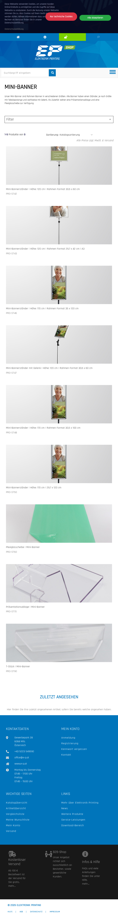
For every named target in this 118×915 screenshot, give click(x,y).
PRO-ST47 (11, 373)
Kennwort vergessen (74, 749)
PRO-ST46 (11, 313)
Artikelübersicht (16, 808)
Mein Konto (13, 825)
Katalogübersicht (16, 802)
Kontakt (66, 755)
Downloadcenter (46, 40)
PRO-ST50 (11, 492)
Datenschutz (36, 912)
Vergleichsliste (15, 814)
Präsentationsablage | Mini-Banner (25, 607)
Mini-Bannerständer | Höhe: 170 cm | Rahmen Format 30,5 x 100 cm (43, 428)
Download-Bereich (72, 825)
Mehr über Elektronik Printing (79, 802)
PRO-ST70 (11, 611)
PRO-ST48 (11, 432)
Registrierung (69, 743)
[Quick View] (70, 177)
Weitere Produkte (72, 814)
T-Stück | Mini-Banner (18, 666)
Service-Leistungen (73, 819)
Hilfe (10, 912)
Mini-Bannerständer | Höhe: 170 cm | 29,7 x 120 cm (33, 487)
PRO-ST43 (11, 253)
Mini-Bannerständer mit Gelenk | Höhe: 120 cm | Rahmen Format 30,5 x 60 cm (49, 368)
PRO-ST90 (11, 671)
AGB (21, 912)
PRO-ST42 (11, 194)
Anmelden (73, 37)
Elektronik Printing (19, 40)
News (64, 808)
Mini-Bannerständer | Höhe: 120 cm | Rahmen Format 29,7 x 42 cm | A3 (45, 248)
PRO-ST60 (11, 552)
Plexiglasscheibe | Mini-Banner (23, 547)
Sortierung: (52, 135)
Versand (11, 831)
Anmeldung (68, 737)
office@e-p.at (21, 757)
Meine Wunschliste (18, 819)
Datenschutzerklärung (14, 29)
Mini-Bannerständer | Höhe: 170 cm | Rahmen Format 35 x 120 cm (42, 308)
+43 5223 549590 (24, 751)
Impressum (55, 912)
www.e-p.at (20, 763)
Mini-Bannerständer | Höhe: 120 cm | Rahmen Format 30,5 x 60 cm (43, 189)
